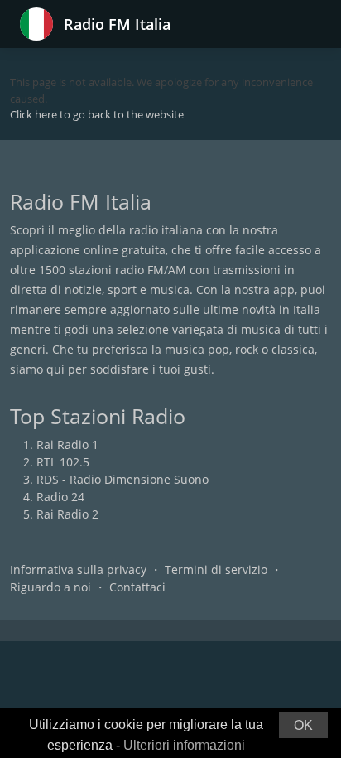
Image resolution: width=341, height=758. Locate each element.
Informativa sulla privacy (78, 569)
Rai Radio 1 (67, 444)
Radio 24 (60, 497)
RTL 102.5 (62, 462)
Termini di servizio (216, 569)
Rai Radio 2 (67, 514)
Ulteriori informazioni (184, 745)
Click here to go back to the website (97, 114)
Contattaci (137, 587)
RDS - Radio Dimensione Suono (122, 479)
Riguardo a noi (50, 587)
